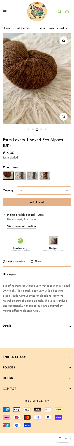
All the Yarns (24, 28)
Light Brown (45, 176)
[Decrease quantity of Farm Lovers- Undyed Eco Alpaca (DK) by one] (21, 191)
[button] (67, 12)
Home (6, 28)
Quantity (8, 190)
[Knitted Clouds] (37, 11)
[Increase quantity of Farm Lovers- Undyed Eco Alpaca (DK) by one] (67, 191)
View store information (21, 226)
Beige (20, 176)
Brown (8, 176)
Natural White (32, 176)
